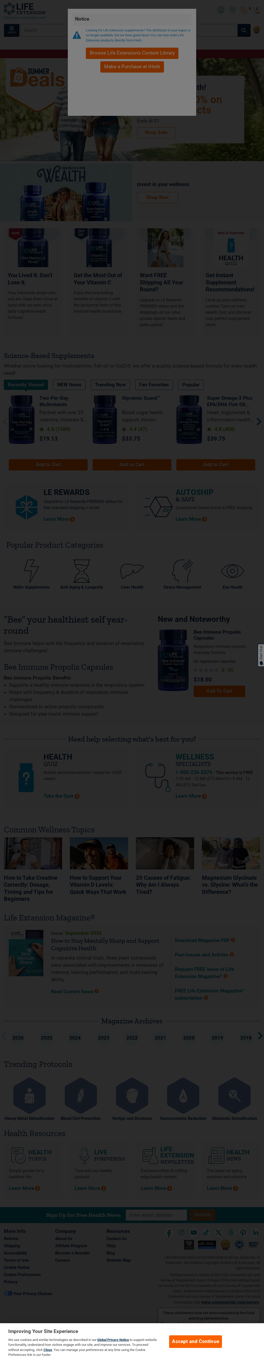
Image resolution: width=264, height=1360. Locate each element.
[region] (132, 1341)
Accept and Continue (195, 1341)
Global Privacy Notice (113, 1340)
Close (48, 1350)
